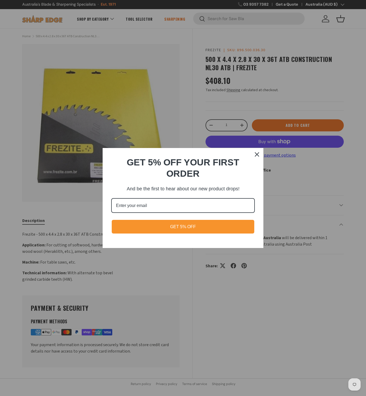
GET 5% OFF (183, 226)
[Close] (257, 154)
